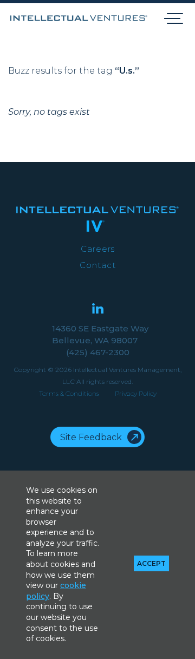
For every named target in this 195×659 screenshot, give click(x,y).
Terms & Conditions (69, 393)
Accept (151, 563)
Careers (98, 249)
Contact (98, 265)
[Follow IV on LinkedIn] (97, 309)
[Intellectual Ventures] (79, 18)
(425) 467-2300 (97, 352)
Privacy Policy (136, 393)
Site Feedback (91, 437)
